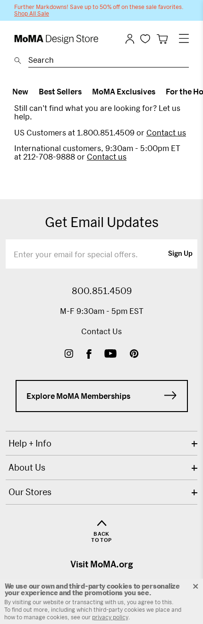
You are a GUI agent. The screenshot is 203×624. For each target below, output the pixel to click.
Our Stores (29, 492)
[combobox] (108, 61)
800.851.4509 (102, 291)
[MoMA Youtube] (110, 355)
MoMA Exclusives (123, 91)
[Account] (130, 38)
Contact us (166, 132)
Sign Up (180, 254)
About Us (26, 467)
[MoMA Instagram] (69, 355)
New (20, 91)
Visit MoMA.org (101, 564)
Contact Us (101, 331)
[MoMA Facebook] (89, 355)
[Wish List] (145, 38)
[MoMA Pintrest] (134, 355)
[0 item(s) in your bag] (162, 39)
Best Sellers (60, 91)
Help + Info (29, 443)
